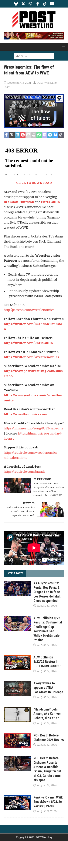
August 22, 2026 (47, 605)
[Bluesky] (16, 4)
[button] (63, 47)
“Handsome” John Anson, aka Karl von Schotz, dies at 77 (47, 713)
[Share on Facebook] (6, 135)
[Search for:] (34, 55)
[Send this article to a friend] (28, 135)
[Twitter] (23, 4)
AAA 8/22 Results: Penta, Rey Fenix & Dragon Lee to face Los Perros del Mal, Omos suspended (47, 592)
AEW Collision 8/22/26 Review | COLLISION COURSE (47, 661)
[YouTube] (52, 4)
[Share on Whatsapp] (39, 135)
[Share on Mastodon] (44, 135)
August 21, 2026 (47, 811)
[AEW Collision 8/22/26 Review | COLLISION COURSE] (17, 662)
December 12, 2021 (19, 82)
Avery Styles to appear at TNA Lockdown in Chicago (48, 687)
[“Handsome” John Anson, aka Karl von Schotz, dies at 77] (17, 714)
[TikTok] (45, 4)
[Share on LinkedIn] (17, 135)
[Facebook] (37, 4)
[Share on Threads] (61, 135)
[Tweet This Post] (12, 135)
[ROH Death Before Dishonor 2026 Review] (17, 740)
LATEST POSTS (15, 573)
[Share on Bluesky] (55, 135)
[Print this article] (33, 135)
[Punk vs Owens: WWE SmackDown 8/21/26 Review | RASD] (17, 802)
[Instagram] (30, 4)
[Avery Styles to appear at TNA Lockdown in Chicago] (17, 688)
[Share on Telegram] (50, 135)
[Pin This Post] (23, 135)
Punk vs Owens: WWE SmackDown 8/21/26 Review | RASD (48, 801)
